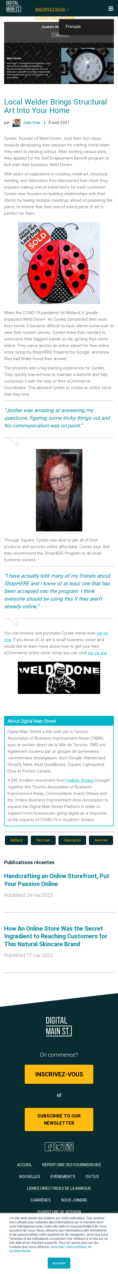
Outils (92, 1176)
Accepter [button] (59, 1263)
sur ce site (97, 652)
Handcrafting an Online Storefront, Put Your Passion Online (56, 880)
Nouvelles (29, 1176)
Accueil (24, 1164)
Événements (62, 1176)
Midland (16, 840)
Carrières (41, 1200)
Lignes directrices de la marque (59, 1188)
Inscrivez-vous (50, 9)
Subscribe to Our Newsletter (59, 1119)
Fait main (43, 840)
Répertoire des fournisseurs (71, 1164)
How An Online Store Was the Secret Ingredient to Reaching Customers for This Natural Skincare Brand (55, 936)
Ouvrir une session (55, 18)
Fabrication (72, 840)
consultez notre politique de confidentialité (50, 1248)
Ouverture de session (59, 1211)
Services (101, 840)
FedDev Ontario (80, 780)
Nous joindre (74, 1200)
